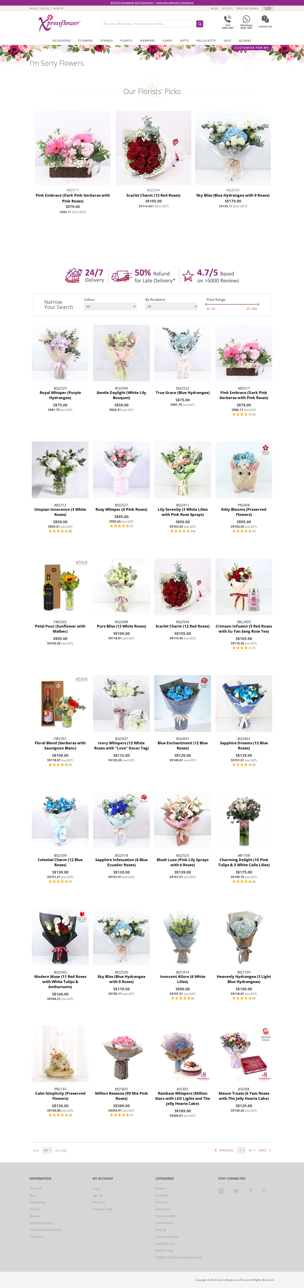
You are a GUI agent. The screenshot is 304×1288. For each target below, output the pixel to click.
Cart (265, 8)
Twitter (235, 1190)
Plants (126, 40)
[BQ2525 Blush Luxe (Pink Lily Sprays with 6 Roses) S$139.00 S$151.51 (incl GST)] (182, 820)
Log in (44, 8)
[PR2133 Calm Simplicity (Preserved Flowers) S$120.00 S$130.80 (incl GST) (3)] (60, 1054)
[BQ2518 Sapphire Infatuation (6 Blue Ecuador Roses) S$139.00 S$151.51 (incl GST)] (121, 820)
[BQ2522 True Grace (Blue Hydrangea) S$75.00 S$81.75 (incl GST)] (182, 353)
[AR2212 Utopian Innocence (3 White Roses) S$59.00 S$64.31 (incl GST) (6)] (60, 470)
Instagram (221, 1190)
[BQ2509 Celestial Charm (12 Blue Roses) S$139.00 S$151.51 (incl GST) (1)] (60, 820)
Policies (34, 1209)
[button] (243, 414)
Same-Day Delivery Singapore (175, 2)
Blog (214, 8)
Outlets (227, 8)
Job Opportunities (41, 1223)
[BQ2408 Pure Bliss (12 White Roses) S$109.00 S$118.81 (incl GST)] (121, 586)
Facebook (250, 1190)
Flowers (85, 40)
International (164, 1223)
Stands (106, 40)
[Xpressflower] (58, 23)
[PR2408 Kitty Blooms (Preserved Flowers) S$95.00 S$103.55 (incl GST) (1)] (243, 470)
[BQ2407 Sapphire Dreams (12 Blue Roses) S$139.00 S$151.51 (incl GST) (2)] (243, 703)
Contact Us (37, 1237)
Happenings (38, 1202)
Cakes (167, 40)
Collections (162, 1209)
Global (245, 40)
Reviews (35, 1216)
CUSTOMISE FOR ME (252, 48)
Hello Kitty (206, 40)
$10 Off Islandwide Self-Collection (132, 2)
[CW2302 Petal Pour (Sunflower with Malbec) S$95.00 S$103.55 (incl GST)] (60, 586)
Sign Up (58, 8)
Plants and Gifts (165, 1216)
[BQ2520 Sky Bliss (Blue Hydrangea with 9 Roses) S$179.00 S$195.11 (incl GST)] (121, 937)
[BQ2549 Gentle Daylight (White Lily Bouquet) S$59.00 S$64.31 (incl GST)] (121, 353)
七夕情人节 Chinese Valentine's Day (178, 1257)
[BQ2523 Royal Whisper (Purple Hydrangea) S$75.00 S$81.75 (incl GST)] (60, 353)
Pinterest (264, 1190)
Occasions (62, 40)
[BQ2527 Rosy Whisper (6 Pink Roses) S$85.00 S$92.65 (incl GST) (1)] (121, 470)
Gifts (184, 40)
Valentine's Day (165, 1244)
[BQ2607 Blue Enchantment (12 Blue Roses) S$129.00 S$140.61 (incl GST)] (182, 703)
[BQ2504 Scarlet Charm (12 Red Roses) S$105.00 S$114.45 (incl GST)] (182, 586)
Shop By (160, 1230)
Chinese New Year (167, 1237)
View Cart (99, 1202)
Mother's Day (164, 1250)
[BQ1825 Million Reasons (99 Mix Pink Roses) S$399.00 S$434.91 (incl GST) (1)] (121, 1054)
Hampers (147, 40)
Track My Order (247, 8)
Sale (227, 40)
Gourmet (161, 1202)
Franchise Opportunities (46, 1230)
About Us (36, 1188)
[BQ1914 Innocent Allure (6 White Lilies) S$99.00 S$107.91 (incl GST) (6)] (182, 937)
